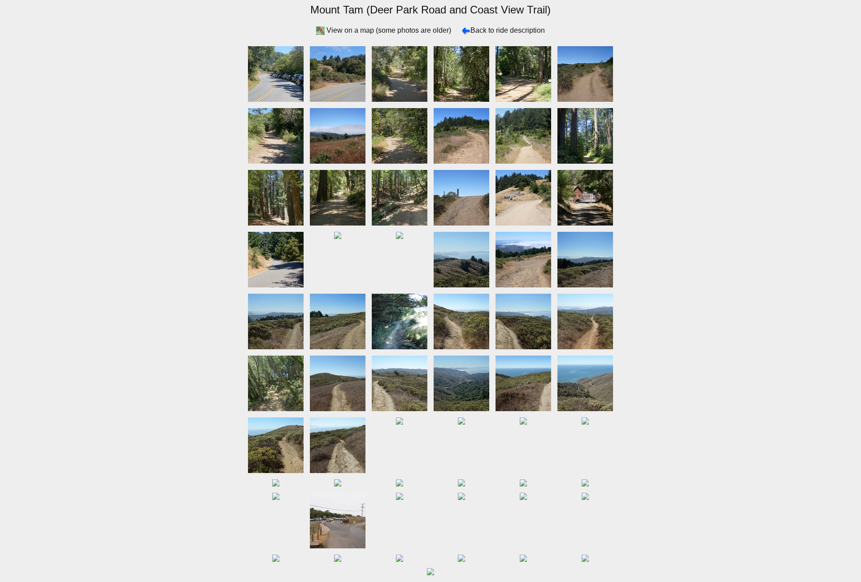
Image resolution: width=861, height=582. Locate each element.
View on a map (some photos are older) (388, 30)
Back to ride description (507, 30)
